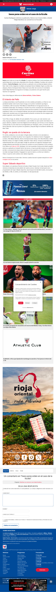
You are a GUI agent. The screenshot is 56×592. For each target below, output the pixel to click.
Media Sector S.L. (30, 307)
